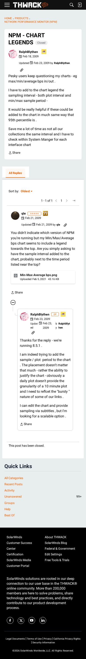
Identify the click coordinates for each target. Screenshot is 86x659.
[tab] (15, 173)
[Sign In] (80, 5)
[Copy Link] (21, 70)
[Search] (72, 5)
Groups (9, 503)
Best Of (9, 515)
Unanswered (43, 496)
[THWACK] (30, 5)
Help (7, 509)
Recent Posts (13, 484)
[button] (12, 54)
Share (14, 153)
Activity (9, 490)
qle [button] (23, 213)
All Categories (13, 478)
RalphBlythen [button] (28, 52)
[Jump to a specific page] (73, 200)
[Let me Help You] (44, 52)
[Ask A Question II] (45, 214)
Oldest (25, 191)
